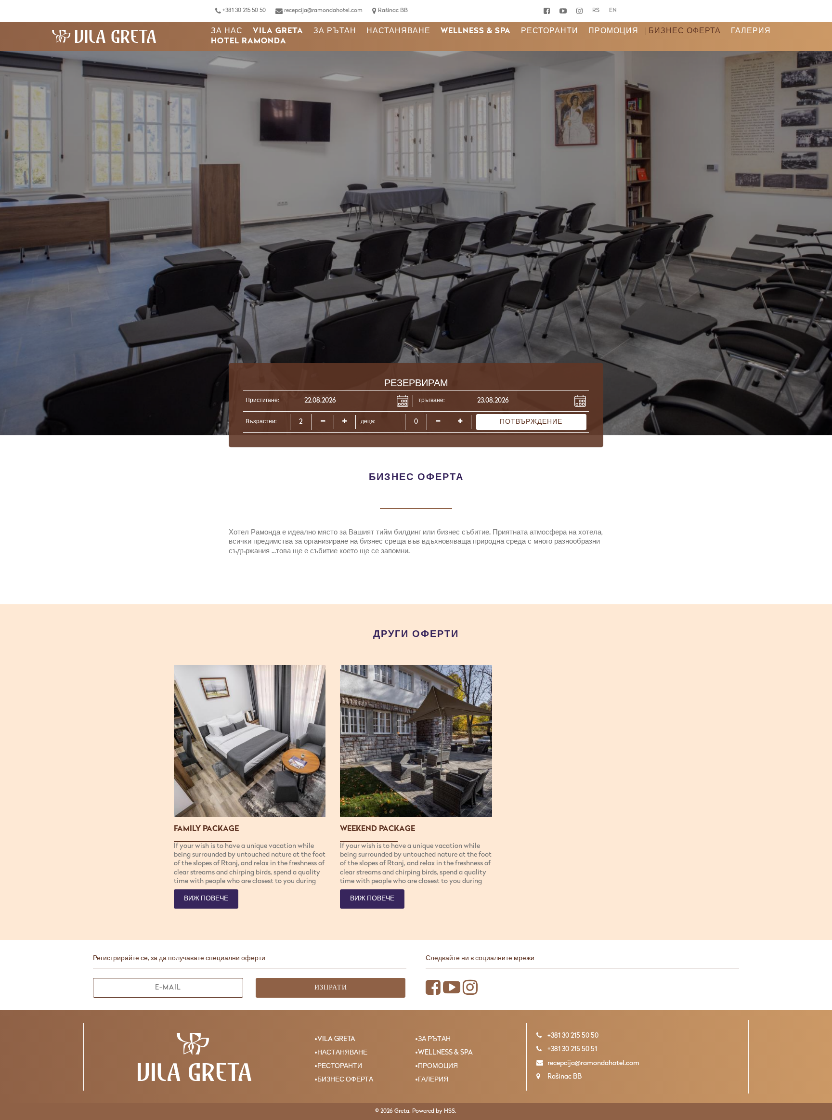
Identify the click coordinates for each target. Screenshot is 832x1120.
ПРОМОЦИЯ (613, 31)
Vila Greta (278, 31)
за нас (227, 31)
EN (613, 10)
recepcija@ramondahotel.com (323, 10)
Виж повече (206, 898)
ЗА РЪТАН (334, 31)
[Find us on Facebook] (547, 11)
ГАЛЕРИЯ (751, 31)
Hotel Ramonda (248, 41)
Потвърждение (531, 422)
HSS (449, 1111)
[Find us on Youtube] (563, 11)
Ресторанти (549, 31)
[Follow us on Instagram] (579, 11)
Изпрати (330, 987)
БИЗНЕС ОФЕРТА (685, 31)
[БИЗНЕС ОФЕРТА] (104, 36)
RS (595, 10)
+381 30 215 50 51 (571, 1049)
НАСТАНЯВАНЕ (398, 31)
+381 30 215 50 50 (243, 10)
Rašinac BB (392, 10)
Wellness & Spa (476, 31)
